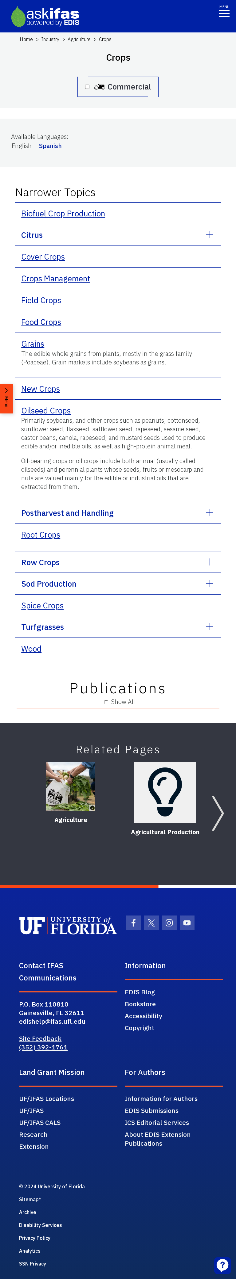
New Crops (40, 388)
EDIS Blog (140, 992)
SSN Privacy (32, 1264)
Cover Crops (43, 256)
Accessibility (143, 1015)
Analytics (30, 1251)
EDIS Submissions (152, 1110)
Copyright (139, 1027)
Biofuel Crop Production (63, 213)
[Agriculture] (70, 786)
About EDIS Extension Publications (158, 1139)
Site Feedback (40, 1038)
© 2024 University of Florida (52, 1186)
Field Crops (41, 300)
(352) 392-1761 (43, 1047)
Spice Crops (42, 605)
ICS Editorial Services (157, 1122)
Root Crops (40, 534)
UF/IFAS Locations (46, 1098)
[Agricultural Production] (165, 792)
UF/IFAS (31, 1110)
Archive (27, 1212)
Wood (31, 648)
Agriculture (79, 39)
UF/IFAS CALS (40, 1122)
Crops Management (55, 278)
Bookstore (140, 1003)
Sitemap (29, 1199)
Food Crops (41, 322)
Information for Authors (161, 1098)
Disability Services (40, 1225)
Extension (34, 1146)
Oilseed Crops (46, 410)
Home (26, 39)
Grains (32, 343)
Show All (123, 702)
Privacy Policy (34, 1238)
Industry (50, 39)
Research (33, 1134)
